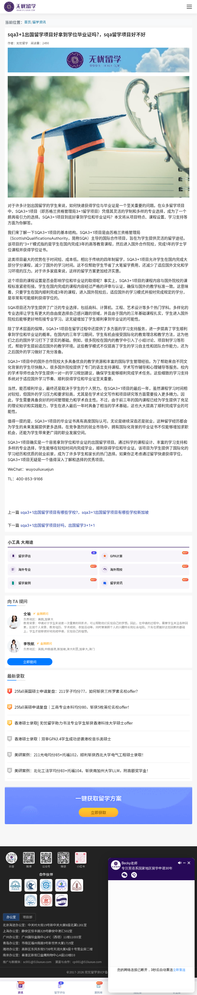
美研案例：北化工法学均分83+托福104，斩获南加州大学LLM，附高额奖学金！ (82, 770)
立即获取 (98, 812)
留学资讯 (39, 22)
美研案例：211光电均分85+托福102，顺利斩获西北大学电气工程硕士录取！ (80, 754)
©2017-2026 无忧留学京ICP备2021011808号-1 (99, 972)
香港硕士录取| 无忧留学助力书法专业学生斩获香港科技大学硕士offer (73, 723)
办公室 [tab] (11, 917)
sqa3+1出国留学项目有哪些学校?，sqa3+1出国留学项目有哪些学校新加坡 (84, 512)
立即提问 (30, 661)
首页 (27, 22)
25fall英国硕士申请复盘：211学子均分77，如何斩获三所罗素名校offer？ (77, 691)
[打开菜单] (189, 7)
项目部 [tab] (27, 917)
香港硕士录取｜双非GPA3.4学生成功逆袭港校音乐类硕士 (62, 739)
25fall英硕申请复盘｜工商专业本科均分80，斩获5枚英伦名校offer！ (72, 707)
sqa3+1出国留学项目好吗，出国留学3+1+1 (57, 525)
